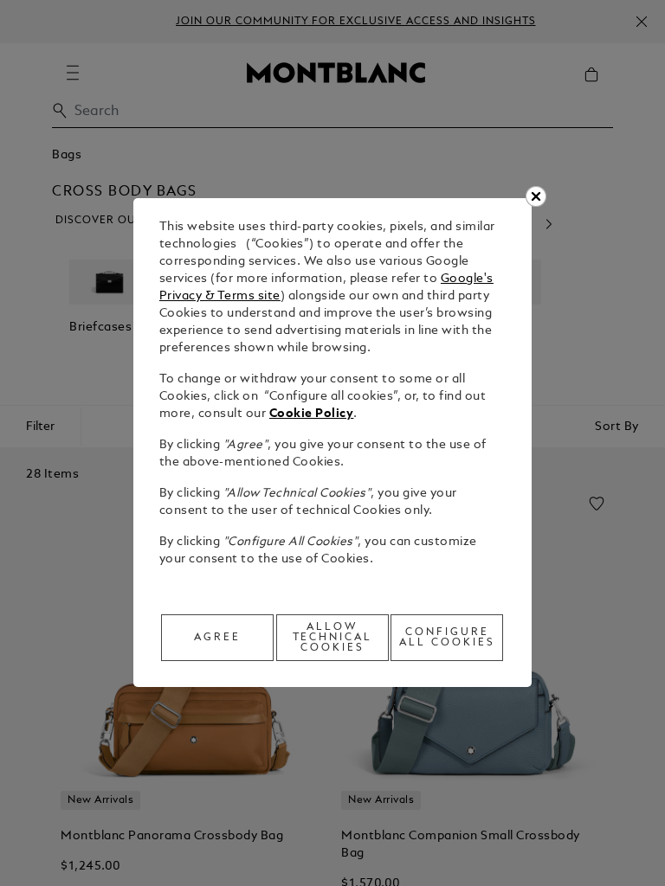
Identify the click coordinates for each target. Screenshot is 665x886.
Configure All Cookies (447, 637)
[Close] (536, 196)
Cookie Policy (311, 414)
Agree (217, 637)
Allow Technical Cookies (333, 637)
